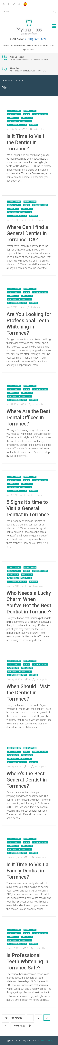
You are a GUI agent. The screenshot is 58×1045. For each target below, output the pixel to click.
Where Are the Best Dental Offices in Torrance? (28, 417)
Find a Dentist (27, 118)
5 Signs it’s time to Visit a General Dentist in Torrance (27, 508)
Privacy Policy (47, 1040)
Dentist (26, 114)
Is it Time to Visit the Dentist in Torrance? (25, 142)
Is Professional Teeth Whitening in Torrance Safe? (27, 961)
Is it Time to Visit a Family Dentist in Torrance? (27, 871)
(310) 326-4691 (36, 39)
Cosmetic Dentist (14, 111)
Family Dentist (13, 118)
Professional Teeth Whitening (19, 121)
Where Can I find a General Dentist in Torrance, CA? (27, 233)
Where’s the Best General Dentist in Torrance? (26, 780)
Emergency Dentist (40, 114)
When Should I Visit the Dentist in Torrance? (28, 692)
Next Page (19, 1025)
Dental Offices (30, 111)
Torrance (33, 125)
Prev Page (16, 1017)
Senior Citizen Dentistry (17, 125)
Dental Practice (14, 114)
